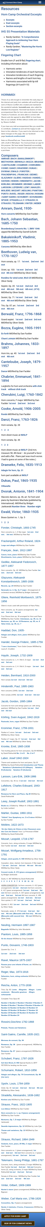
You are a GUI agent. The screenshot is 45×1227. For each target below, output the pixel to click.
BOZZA (29, 162)
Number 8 (22, 1005)
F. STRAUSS (29, 200)
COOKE (4, 168)
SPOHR (4, 200)
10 (25, 881)
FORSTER (24, 171)
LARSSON (6, 187)
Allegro (32, 990)
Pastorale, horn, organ (10, 721)
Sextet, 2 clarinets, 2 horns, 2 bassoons (17, 1207)
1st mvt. (26, 261)
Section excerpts (14, 26)
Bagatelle (5, 929)
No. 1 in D (21, 753)
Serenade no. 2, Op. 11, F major (14, 590)
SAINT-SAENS (9, 197)
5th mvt (19, 289)
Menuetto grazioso (19, 992)
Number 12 (14, 1008)
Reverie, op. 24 (7, 586)
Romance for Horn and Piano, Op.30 (16, 794)
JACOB (36, 181)
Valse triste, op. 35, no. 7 (11, 624)
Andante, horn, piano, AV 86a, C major (16, 1144)
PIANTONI (37, 190)
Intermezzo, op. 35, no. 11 (30, 619)
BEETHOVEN (7, 162)
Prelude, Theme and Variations (13, 1028)
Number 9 (30, 1005)
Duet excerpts (12, 23)
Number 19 (5, 1013)
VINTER (29, 203)
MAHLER (35, 187)
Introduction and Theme (33, 765)
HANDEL (37, 178)
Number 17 (24, 1010)
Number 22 (33, 1013)
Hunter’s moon (7, 1189)
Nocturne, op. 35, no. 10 (11, 621)
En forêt (5, 333)
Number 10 (38, 1005)
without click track (17, 389)
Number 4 (30, 1003)
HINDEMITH (26, 181)
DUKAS (32, 168)
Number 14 (33, 1008)
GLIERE (17, 178)
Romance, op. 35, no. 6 (30, 621)
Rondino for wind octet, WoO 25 (16, 278)
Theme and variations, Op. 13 (13, 1130)
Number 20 (14, 1013)
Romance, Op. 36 (8, 1044)
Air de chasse (6, 939)
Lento (14, 990)
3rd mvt (37, 319)
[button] (40, 2)
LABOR (36, 184)
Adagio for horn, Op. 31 (12, 470)
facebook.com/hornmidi (15, 136)
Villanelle (5, 486)
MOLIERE (5, 190)
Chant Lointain (8, 338)
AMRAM (5, 158)
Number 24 (14, 1015)
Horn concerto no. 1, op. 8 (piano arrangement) (20, 1113)
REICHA (30, 193)
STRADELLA (16, 200)
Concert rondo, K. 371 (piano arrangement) (18, 872)
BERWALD (20, 162)
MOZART (16, 190)
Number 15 (5, 1010)
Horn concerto (8, 214)
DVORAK (5, 171)
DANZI (12, 168)
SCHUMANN (36, 197)
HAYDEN (5, 181)
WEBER (37, 203)
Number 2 (13, 1003)
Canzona (5, 246)
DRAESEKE (22, 168)
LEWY (27, 187)
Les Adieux (5, 1109)
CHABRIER (22, 165)
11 (28, 881)
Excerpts (10, 20)
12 (32, 881)
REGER (21, 193)
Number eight (34, 506)
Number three (18, 506)
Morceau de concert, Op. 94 (12, 1040)
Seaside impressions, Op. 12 (12, 1126)
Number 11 (5, 1008)
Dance (4, 371)
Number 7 (13, 1005)
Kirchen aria (6, 1100)
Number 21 (24, 1013)
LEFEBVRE (17, 187)
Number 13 (24, 1008)
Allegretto (23, 990)
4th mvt (10, 273)
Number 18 (33, 1010)
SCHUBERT (22, 197)
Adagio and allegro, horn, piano (14, 635)
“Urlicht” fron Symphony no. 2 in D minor (18, 817)
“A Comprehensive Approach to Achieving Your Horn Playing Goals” (22, 40)
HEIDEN (15, 181)
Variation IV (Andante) (22, 770)
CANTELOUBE (9, 165)
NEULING (26, 190)
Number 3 (22, 1003)
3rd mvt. (10, 534)
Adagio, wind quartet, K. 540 (12, 859)
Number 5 (38, 1003)
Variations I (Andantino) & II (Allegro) (18, 767)
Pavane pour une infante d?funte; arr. (16, 964)
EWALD (14, 171)
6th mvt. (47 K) (32, 289)
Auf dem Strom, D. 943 (10, 1063)
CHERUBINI (34, 165)
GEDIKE (33, 174)
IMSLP (24, 435)
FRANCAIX (23, 174)
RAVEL (13, 193)
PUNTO (4, 193)
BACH (14, 158)
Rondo (4, 414)
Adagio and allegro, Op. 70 (12, 1074)
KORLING (5, 184)
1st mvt (20, 269)
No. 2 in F (31, 753)
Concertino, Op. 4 (8, 1203)
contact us (16, 129)
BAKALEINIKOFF (26, 158)
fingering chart (33, 60)
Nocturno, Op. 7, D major (11, 1120)
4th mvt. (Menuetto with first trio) (19, 913)
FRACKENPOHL (8, 174)
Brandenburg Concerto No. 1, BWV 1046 (20, 228)
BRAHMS (39, 162)
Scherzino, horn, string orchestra (14, 976)
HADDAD (26, 178)
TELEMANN (18, 203)
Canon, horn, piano (9, 555)
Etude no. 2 (6, 806)
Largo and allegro (8, 545)
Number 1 (5, 1003)
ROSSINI (39, 193)
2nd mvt (35, 261)
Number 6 (5, 1005)
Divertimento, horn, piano (11, 557)
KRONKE (28, 184)
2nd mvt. (9, 895)
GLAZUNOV (6, 178)
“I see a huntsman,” (9, 646)
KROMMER (17, 184)
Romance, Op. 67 (8, 1051)
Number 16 (14, 1010)
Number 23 (5, 1015)
